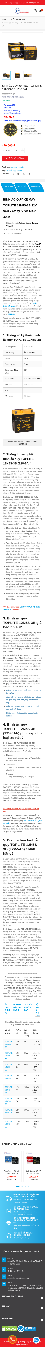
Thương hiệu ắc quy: (13, 1152)
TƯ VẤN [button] (6, 1306)
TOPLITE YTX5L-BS (8, 1067)
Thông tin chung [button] (12, 1296)
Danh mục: (6, 167)
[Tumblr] (29, 174)
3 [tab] (25, 1186)
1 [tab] (18, 1186)
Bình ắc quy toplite (14, 170)
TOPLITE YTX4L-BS (8, 1044)
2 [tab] (22, 1186)
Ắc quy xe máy (19, 19)
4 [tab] (28, 1186)
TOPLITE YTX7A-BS (8, 1101)
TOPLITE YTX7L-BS (8, 1090)
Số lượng (6, 150)
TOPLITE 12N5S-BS (8, 1056)
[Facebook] (13, 174)
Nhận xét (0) (35, 186)
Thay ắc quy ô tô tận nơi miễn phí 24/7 (24, 2)
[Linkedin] (24, 174)
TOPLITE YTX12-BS (8, 1124)
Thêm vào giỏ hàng (16, 158)
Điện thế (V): (11, 1162)
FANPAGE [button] (7, 1318)
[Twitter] (18, 174)
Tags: (4, 170)
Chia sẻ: (5, 174)
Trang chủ (6, 19)
